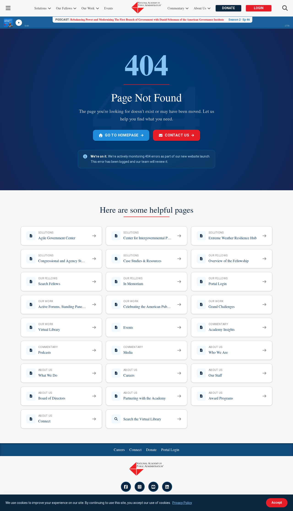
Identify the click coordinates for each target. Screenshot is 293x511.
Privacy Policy (182, 503)
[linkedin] (167, 487)
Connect (135, 449)
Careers (119, 449)
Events (108, 8)
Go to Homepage (124, 135)
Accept (276, 502)
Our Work (88, 8)
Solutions (40, 8)
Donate (228, 8)
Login (258, 8)
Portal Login (170, 449)
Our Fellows (64, 8)
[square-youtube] (153, 487)
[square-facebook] (126, 487)
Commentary (176, 8)
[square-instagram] (140, 487)
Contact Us (179, 135)
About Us (200, 8)
